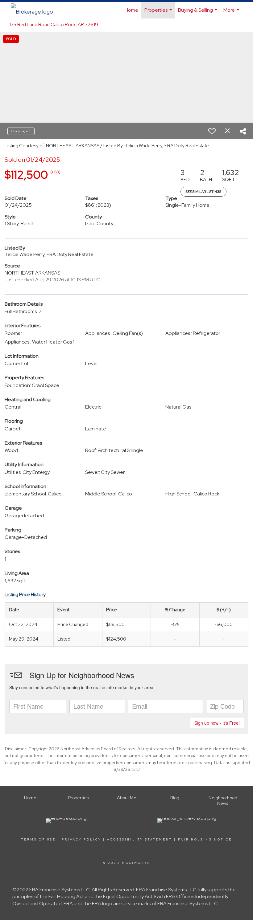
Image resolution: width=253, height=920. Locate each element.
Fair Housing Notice (205, 839)
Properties (158, 12)
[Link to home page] (35, 10)
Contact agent (21, 131)
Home (131, 10)
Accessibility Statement (139, 839)
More (232, 12)
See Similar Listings (203, 191)
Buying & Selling (198, 12)
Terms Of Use (38, 839)
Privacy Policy (81, 839)
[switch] (212, 131)
